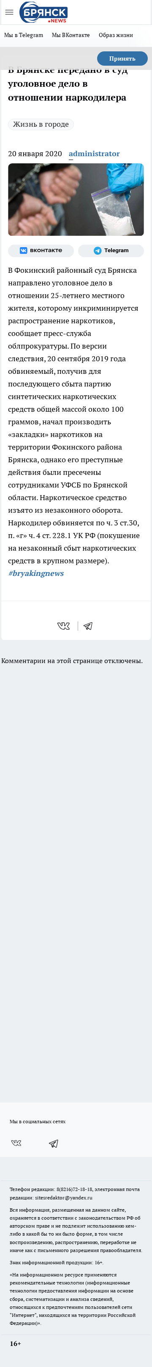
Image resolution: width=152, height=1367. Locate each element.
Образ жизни (116, 35)
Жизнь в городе (41, 124)
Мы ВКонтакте (71, 35)
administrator (94, 153)
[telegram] (90, 626)
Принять (122, 58)
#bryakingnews (35, 573)
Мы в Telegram (23, 35)
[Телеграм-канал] (111, 251)
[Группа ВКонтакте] (41, 251)
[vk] (64, 626)
